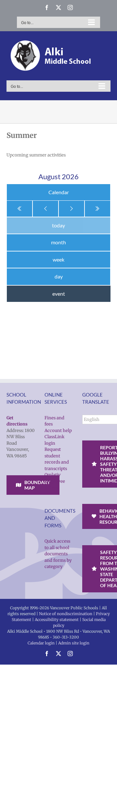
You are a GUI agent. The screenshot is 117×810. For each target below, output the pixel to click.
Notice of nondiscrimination (65, 613)
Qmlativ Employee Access (55, 481)
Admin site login (73, 643)
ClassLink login (54, 440)
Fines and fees (54, 421)
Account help (58, 430)
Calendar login (41, 643)
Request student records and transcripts (57, 459)
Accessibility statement (57, 619)
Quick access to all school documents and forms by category (58, 553)
